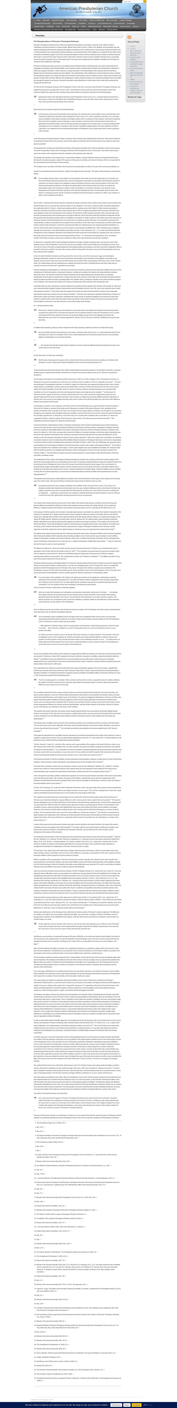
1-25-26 (132, 48)
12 (76, 293)
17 (113, 381)
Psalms (83, 26)
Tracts (95, 30)
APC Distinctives (71, 20)
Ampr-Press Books (58, 20)
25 (114, 528)
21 (111, 444)
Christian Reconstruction (42, 23)
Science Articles (125, 26)
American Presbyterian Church (88, 8)
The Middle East (70, 30)
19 (110, 418)
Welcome (102, 30)
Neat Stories (66, 26)
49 (88, 902)
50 (84, 907)
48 (72, 890)
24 (34, 498)
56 (34, 1110)
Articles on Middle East (96, 20)
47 (113, 836)
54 (93, 1025)
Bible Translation (112, 20)
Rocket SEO (42, 1401)
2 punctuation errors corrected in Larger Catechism (136, 64)
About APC (46, 20)
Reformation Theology (110, 26)
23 (46, 474)
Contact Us (91, 23)
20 (87, 437)
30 (34, 604)
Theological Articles (84, 30)
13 (34, 323)
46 (71, 826)
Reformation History (94, 26)
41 (61, 783)
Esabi (49, 1401)
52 (38, 943)
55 (112, 1067)
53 (83, 985)
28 (76, 550)
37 (55, 749)
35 (60, 727)
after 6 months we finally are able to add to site (136, 53)
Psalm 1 (132, 79)
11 (50, 290)
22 (46, 452)
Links (58, 26)
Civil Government (70, 23)
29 (99, 556)
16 (34, 365)
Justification (50, 26)
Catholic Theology (126, 20)
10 (81, 235)
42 (88, 790)
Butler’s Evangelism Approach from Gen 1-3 (136, 75)
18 (103, 391)
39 (103, 761)
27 (66, 543)
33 (34, 687)
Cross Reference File (104, 23)
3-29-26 (132, 46)
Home (38, 20)
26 (107, 540)
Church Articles (57, 23)
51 (34, 931)
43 (111, 799)
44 (97, 812)
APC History (83, 20)
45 (46, 819)
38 (102, 754)
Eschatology (131, 23)
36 (41, 730)
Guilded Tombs (39, 26)
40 (111, 771)
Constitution (82, 23)
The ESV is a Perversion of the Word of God (48, 30)
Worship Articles (112, 30)
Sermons (135, 26)
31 (34, 649)
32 (39, 658)
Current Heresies (119, 23)
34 (44, 718)
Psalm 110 (75, 26)
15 (34, 350)
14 (34, 340)
